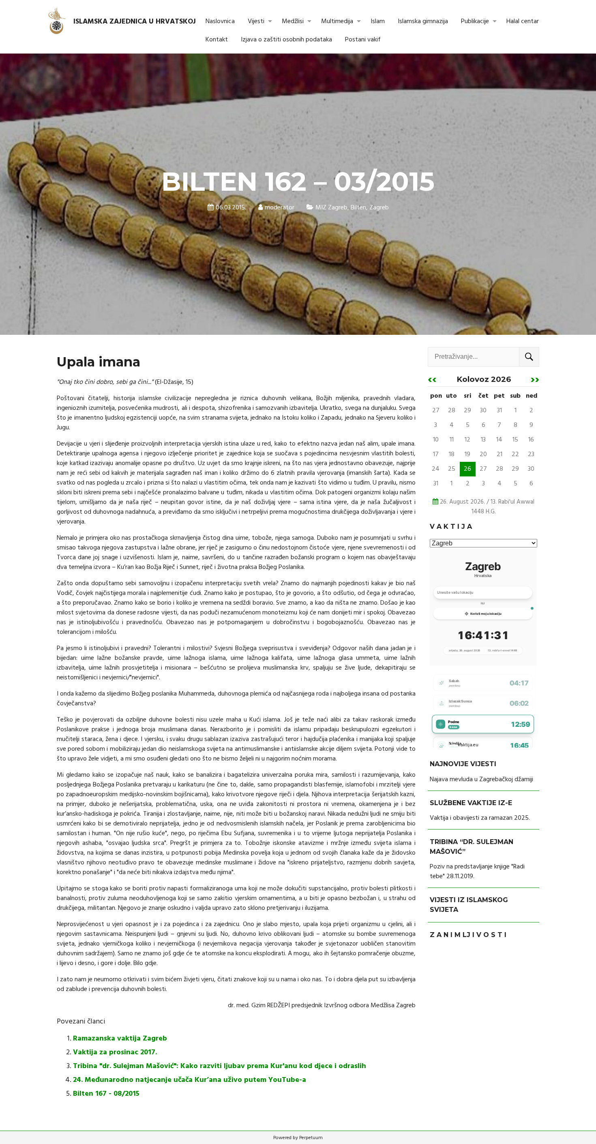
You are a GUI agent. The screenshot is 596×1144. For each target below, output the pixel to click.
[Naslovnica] (57, 21)
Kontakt (217, 39)
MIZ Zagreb (331, 208)
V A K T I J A (451, 526)
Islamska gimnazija (423, 21)
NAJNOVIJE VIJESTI (463, 764)
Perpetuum (311, 1138)
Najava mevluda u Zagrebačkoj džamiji (481, 779)
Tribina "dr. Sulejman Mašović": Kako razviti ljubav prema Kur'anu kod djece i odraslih (219, 1066)
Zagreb (379, 208)
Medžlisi (293, 21)
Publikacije (475, 21)
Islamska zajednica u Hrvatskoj (134, 22)
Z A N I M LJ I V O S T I (468, 935)
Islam (378, 21)
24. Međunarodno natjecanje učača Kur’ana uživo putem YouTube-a (189, 1080)
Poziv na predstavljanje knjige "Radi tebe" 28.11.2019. (477, 872)
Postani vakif (363, 39)
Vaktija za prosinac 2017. (115, 1052)
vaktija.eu (468, 745)
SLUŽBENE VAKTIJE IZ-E (471, 803)
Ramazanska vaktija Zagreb (120, 1039)
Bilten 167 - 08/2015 (106, 1094)
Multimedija (337, 21)
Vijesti (256, 21)
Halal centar (522, 21)
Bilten (358, 208)
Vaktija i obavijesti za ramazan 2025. (480, 818)
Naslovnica (220, 21)
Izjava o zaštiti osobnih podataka (286, 39)
